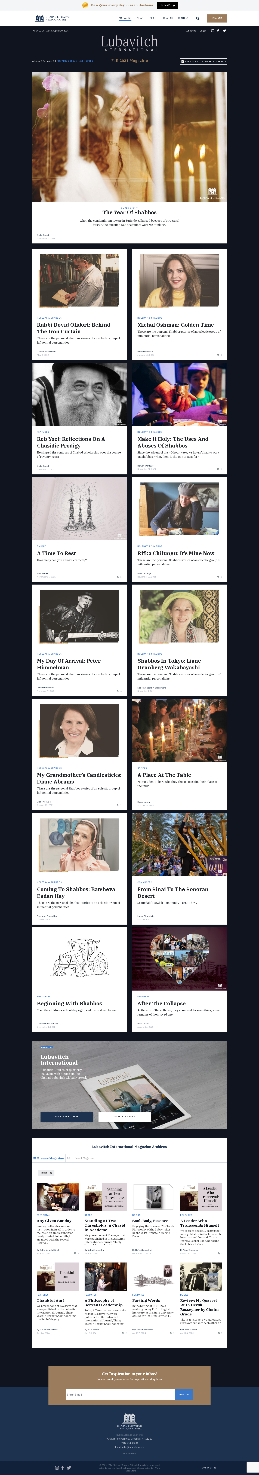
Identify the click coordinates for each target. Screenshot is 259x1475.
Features (43, 432)
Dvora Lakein (143, 802)
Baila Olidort (43, 235)
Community (144, 882)
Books (136, 1215)
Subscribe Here (125, 1116)
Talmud (41, 546)
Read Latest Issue (67, 1116)
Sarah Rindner (190, 1329)
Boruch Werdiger (145, 465)
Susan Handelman (49, 1329)
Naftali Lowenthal (96, 1250)
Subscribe (191, 30)
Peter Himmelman (45, 687)
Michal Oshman (145, 351)
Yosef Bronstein (190, 1250)
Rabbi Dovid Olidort (46, 351)
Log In (203, 30)
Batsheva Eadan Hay (47, 916)
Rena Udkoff (143, 1023)
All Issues (86, 61)
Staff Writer (42, 573)
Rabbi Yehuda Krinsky (47, 1023)
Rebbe (88, 1215)
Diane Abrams (44, 801)
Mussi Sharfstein (145, 916)
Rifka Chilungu (144, 573)
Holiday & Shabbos (49, 317)
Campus (142, 768)
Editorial (44, 996)
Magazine (125, 18)
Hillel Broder (93, 1329)
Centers (183, 18)
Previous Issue (67, 61)
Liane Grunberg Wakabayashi (151, 687)
